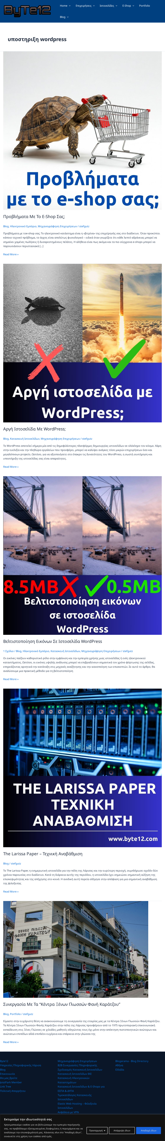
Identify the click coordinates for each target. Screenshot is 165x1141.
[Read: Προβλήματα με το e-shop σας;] (82, 130)
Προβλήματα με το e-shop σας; (34, 216)
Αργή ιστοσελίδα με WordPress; (34, 429)
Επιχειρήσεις (84, 5)
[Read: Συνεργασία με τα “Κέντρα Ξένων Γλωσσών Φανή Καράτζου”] (75, 949)
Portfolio (144, 5)
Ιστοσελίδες (107, 5)
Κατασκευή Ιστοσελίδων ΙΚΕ (75, 1074)
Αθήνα (119, 1065)
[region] (82, 1127)
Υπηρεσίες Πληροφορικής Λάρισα (20, 1065)
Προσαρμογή (96, 1130)
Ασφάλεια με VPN (68, 1112)
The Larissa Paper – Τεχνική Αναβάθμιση (42, 854)
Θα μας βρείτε (8, 1078)
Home (63, 5)
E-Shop (126, 5)
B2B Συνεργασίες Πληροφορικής (77, 1065)
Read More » (11, 254)
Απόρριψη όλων (122, 1130)
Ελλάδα (119, 1069)
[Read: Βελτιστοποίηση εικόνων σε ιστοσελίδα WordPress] (82, 555)
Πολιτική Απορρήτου (13, 1091)
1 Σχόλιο (8, 651)
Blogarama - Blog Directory (131, 1061)
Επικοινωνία (7, 1074)
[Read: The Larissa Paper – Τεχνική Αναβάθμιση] (82, 767)
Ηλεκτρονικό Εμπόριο (23, 226)
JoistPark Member (11, 1082)
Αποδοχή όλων (148, 1130)
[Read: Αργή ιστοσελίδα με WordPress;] (82, 343)
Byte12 (4, 1061)
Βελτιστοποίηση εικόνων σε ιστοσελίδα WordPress (52, 641)
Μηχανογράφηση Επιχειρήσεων (57, 226)
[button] (69, 5)
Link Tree (5, 1086)
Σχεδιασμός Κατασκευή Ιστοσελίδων (80, 1069)
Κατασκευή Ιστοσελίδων (24, 438)
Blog (62, 17)
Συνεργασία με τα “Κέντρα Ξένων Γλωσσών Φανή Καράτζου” (61, 1004)
